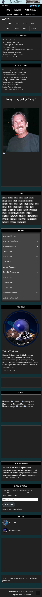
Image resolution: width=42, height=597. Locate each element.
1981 (10, 204)
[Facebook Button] (33, 6)
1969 (26, 198)
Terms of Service (12, 477)
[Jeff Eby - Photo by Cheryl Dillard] (21, 130)
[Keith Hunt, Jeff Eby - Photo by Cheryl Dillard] (21, 165)
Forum (22, 213)
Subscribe (9, 504)
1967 (15, 198)
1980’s (33, 23)
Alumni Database (30, 10)
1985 (31, 204)
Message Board (32, 216)
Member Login (30, 14)
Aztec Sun (33, 210)
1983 (21, 204)
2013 (31, 207)
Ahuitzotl (11, 210)
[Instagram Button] (36, 6)
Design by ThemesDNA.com (21, 595)
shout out (22, 219)
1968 (20, 198)
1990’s (8, 28)
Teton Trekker (10, 351)
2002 (15, 207)
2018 (4, 210)
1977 (25, 201)
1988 (9, 207)
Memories (22, 216)
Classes (7, 19)
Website (5, 222)
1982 (15, 204)
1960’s (17, 23)
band (4, 213)
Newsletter (17, 10)
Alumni (19, 210)
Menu (6, 6)
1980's (5, 204)
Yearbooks (21, 222)
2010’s (25, 28)
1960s (10, 198)
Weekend (13, 222)
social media (32, 219)
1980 (30, 201)
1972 (15, 201)
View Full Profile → (9, 370)
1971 (10, 201)
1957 (4, 198)
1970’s (25, 23)
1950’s (9, 23)
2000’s (17, 28)
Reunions (13, 219)
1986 (36, 204)
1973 (20, 201)
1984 (26, 204)
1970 (31, 198)
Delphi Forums (13, 213)
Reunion (5, 219)
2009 (26, 207)
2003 (20, 207)
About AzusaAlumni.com (14, 14)
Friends (29, 213)
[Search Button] (39, 6)
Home (8, 10)
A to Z (26, 210)
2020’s (33, 28)
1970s (5, 201)
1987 (4, 207)
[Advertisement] (17, 382)
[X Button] (31, 6)
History (5, 216)
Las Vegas (14, 216)
